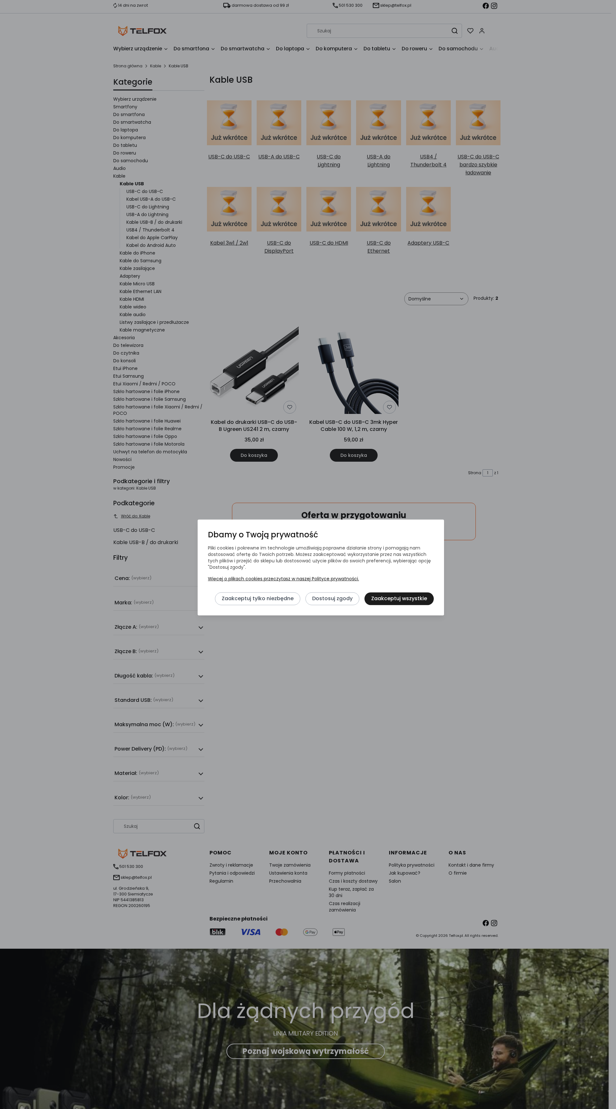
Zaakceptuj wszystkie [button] (399, 598)
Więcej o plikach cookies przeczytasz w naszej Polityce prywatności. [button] (283, 579)
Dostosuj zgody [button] (332, 598)
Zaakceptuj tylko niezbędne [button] (258, 598)
